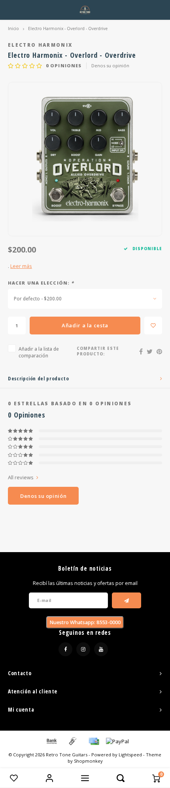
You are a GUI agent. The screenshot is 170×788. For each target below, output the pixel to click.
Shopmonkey (88, 761)
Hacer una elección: (41, 283)
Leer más (21, 266)
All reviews (21, 477)
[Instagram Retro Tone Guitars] (83, 649)
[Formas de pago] (51, 740)
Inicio (13, 28)
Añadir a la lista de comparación (39, 352)
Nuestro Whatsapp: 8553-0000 (85, 622)
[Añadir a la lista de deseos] (153, 325)
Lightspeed (130, 755)
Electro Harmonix (40, 45)
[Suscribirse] (127, 600)
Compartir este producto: (98, 351)
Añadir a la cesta (85, 325)
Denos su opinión (110, 65)
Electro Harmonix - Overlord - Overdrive (68, 28)
